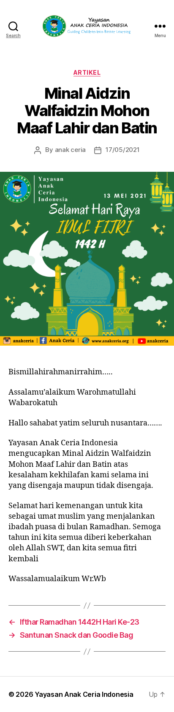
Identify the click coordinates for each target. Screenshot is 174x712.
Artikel (87, 72)
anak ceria (70, 150)
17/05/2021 (122, 150)
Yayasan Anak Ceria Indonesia (84, 694)
